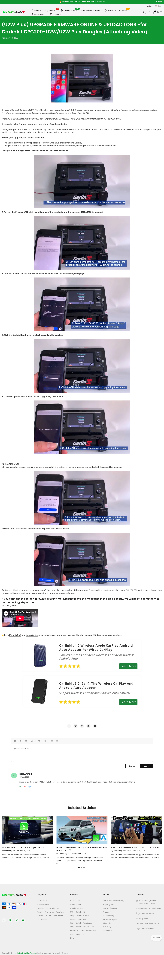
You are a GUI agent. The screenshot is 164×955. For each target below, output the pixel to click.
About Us (107, 923)
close (5, 2)
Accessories (39, 14)
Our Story (107, 927)
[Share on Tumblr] (82, 726)
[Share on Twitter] (75, 726)
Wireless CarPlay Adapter (46, 10)
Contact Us (75, 901)
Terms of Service (110, 908)
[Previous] (6, 829)
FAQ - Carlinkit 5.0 (77, 912)
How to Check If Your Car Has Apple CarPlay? (24, 847)
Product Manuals (77, 934)
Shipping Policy (109, 904)
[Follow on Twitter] (10, 920)
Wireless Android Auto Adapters (50, 912)
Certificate (107, 930)
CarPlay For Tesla (91, 10)
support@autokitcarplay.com (150, 908)
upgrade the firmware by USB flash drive (102, 119)
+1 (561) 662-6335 (146, 913)
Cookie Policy (108, 915)
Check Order (75, 904)
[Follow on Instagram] (17, 920)
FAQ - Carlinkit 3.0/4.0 (79, 915)
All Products (42, 901)
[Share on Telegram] (88, 726)
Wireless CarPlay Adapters (48, 908)
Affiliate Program (110, 919)
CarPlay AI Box (71, 10)
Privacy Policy (108, 912)
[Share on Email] (95, 726)
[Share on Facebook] (69, 726)
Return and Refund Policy (113, 901)
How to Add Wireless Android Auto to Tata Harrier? (135, 847)
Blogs (72, 938)
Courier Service (76, 908)
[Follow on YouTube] (23, 920)
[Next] (158, 829)
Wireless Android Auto (118, 10)
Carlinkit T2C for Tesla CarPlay (50, 915)
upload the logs (55, 113)
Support (56, 14)
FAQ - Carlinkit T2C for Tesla (82, 927)
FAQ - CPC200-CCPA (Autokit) (83, 930)
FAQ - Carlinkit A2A (78, 919)
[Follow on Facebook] (4, 920)
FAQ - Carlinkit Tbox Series (81, 923)
